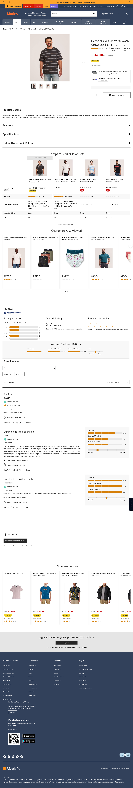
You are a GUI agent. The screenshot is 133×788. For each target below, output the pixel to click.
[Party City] (54, 6)
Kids (34, 22)
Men (16, 22)
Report (28, 423)
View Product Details (115, 49)
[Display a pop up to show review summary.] (18, 280)
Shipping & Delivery (8, 673)
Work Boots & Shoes (59, 22)
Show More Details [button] (65, 224)
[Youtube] (17, 756)
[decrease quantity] (93, 95)
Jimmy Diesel (9, 483)
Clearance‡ (95, 61)
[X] (9, 756)
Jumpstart (57, 684)
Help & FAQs (6, 680)
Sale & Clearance (88, 22)
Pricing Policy (83, 680)
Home (4, 29)
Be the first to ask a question (15, 541)
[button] (94, 13)
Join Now (83, 647)
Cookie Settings (7, 699)
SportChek (31, 669)
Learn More (91, 2)
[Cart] (127, 14)
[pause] (9, 2)
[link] (99, 48)
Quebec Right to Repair (85, 688)
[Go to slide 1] (33, 86)
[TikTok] (21, 756)
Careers (56, 673)
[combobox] (118, 382)
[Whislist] (119, 14)
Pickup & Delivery (8, 669)
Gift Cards (125, 22)
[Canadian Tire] (28, 6)
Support (94, 6)
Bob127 (7, 398)
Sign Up (12, 712)
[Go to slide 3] (47, 86)
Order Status (108, 13)
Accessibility (82, 677)
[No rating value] (85, 196)
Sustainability (57, 680)
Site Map (81, 673)
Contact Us (6, 692)
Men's (11, 29)
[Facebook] (4, 756)
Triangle (31, 677)
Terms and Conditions (85, 669)
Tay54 (6, 435)
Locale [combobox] (18, 374)
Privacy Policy (83, 665)
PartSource (32, 680)
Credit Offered (71, 6)
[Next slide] (129, 2)
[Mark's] (46, 6)
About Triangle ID (58, 677)
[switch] (7, 189)
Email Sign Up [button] (83, 6)
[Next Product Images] (82, 62)
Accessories (75, 22)
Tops (17, 29)
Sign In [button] (126, 6)
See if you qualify (103, 81)
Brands (115, 22)
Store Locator (7, 684)
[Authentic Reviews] (13, 313)
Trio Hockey (32, 692)
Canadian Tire (32, 665)
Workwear (45, 22)
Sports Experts (33, 688)
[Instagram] (13, 756)
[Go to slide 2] (40, 86)
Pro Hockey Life (33, 684)
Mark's (30, 673)
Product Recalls (7, 695)
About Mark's (57, 665)
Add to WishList (118, 95)
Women (7, 22)
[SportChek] (38, 6)
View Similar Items (126, 49)
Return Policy (83, 684)
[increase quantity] (100, 95)
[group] (40, 191)
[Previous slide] (3, 2)
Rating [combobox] (6, 374)
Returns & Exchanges (9, 677)
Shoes (26, 22)
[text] (16, 279)
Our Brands (57, 669)
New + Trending (103, 22)
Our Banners (32, 695)
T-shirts (24, 29)
